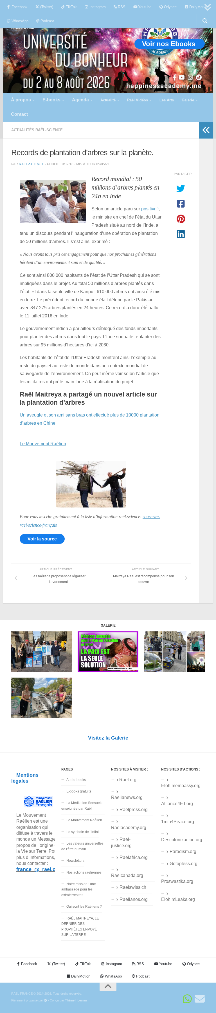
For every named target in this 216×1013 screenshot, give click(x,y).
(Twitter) (46, 7)
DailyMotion (198, 7)
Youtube (144, 7)
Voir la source (42, 538)
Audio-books (76, 780)
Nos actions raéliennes (84, 872)
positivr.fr (150, 208)
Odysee (170, 7)
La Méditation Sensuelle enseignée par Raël (82, 805)
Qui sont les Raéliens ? (84, 907)
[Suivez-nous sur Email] (200, 999)
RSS (121, 7)
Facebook (19, 7)
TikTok (71, 7)
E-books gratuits (78, 791)
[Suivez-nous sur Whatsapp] (187, 999)
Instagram (97, 7)
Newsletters (75, 861)
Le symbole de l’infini (82, 832)
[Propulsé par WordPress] (45, 1000)
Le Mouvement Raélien (43, 443)
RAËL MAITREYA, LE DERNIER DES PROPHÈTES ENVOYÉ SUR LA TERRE (80, 926)
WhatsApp (19, 21)
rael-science (31, 164)
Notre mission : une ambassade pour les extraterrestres (78, 889)
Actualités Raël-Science (37, 130)
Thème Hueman (76, 1000)
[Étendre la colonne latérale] (206, 130)
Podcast (46, 21)
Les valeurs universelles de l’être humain (82, 846)
